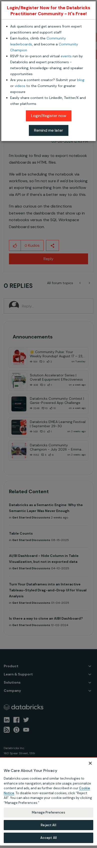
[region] (48, 801)
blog (80, 80)
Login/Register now (48, 115)
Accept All (48, 838)
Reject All (48, 825)
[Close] (90, 763)
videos (20, 86)
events (66, 56)
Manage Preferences (48, 812)
